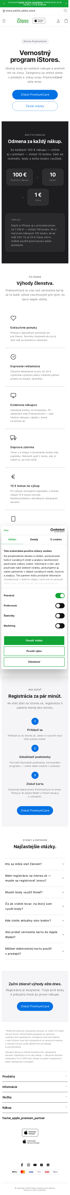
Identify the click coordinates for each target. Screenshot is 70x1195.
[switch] (60, 605)
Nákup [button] (6, 1107)
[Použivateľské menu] (58, 21)
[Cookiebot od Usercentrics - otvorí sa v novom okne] (50, 530)
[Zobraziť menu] (4, 21)
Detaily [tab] (34, 539)
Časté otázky (35, 106)
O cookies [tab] (56, 539)
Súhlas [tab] (12, 539)
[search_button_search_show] (65, 11)
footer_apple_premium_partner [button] (23, 1118)
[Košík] (66, 20)
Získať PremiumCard (35, 94)
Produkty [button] (8, 1076)
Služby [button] (7, 1097)
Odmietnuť (34, 661)
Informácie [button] (9, 1087)
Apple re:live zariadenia (30, 2)
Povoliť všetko (34, 640)
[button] (4, 3)
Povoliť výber (34, 651)
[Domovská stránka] (31, 21)
